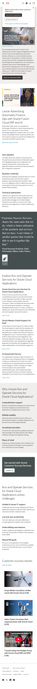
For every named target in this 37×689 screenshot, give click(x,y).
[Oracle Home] (7, 3)
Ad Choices (16, 671)
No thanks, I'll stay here (11, 19)
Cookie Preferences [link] (6, 671)
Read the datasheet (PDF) (12, 77)
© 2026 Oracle (5, 668)
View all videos (6, 565)
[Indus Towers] (18, 608)
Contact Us (26, 674)
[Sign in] (30, 3)
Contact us (9, 470)
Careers (22, 671)
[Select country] (27, 3)
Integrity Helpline (17, 674)
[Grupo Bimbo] (18, 579)
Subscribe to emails (7, 674)
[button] (3, 3)
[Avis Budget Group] (18, 639)
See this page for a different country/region (16, 23)
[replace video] (18, 36)
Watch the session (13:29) (10, 142)
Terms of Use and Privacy (19, 668)
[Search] (23, 3)
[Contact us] (34, 3)
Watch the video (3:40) (7, 46)
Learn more (5, 315)
